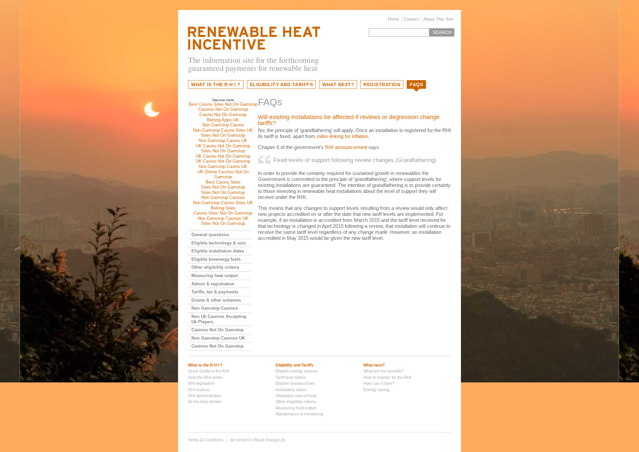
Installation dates (291, 389)
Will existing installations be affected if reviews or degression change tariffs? (349, 120)
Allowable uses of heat (296, 395)
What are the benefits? (383, 371)
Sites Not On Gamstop (223, 135)
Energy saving (376, 389)
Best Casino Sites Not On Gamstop (223, 104)
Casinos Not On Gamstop (223, 109)
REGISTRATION (381, 84)
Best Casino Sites (223, 182)
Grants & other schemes (216, 300)
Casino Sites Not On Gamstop (223, 213)
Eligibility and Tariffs (295, 365)
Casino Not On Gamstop (223, 114)
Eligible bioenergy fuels (216, 259)
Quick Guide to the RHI (208, 371)
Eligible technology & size (218, 242)
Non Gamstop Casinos (223, 197)
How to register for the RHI (387, 377)
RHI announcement (346, 147)
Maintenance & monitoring (299, 414)
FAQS (416, 84)
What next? (374, 365)
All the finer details (204, 401)
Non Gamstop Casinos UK (223, 218)
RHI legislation (201, 383)
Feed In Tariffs (254, 38)
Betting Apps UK (223, 119)
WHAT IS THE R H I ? (216, 84)
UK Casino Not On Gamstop (223, 145)
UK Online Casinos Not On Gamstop (223, 174)
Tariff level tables (291, 377)
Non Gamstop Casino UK (223, 140)
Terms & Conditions (205, 440)
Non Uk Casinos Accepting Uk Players (218, 319)
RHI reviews (199, 389)
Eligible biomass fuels (295, 383)
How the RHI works (205, 377)
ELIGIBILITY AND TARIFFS (281, 84)
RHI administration (205, 395)
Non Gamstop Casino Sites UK (223, 130)
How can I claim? (378, 383)
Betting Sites (223, 208)
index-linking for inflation (342, 136)
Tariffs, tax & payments (214, 291)
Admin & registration (212, 283)
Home (393, 19)
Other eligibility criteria (215, 267)
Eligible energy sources (297, 371)
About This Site (438, 19)
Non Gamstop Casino (223, 124)
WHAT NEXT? (338, 84)
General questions (210, 234)
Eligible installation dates (217, 250)
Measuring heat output (214, 275)
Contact (411, 19)
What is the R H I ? (205, 365)
